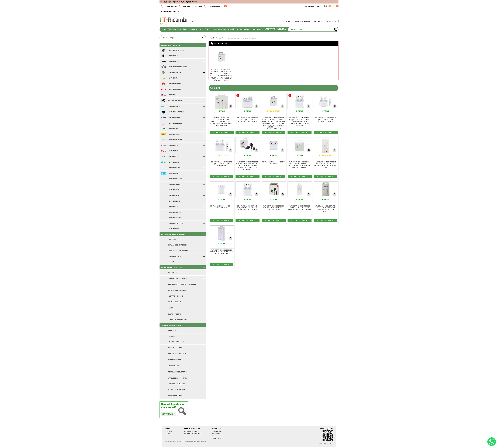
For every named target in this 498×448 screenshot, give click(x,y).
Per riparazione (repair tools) (194, 29)
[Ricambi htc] (163, 78)
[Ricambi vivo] (163, 156)
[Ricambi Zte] (163, 173)
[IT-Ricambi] (176, 25)
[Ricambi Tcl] (163, 151)
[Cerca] (335, 29)
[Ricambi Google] (163, 72)
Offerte (270, 29)
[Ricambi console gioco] (163, 67)
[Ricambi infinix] (163, 195)
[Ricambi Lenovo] (163, 89)
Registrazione (308, 6)
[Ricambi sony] (163, 145)
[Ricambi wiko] (163, 162)
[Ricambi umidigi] (163, 190)
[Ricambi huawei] (163, 84)
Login (318, 6)
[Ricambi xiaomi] (163, 168)
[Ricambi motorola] (163, 112)
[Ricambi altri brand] (163, 50)
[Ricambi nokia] (163, 117)
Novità (281, 29)
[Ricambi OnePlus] (163, 123)
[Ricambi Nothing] (163, 179)
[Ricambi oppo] (163, 129)
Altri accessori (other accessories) (223, 29)
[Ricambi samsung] (163, 140)
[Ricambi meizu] (163, 106)
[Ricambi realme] (163, 134)
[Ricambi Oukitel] (163, 184)
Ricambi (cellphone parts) (171, 29)
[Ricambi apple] (163, 56)
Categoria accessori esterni (251, 29)
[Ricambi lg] (163, 95)
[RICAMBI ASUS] (163, 61)
